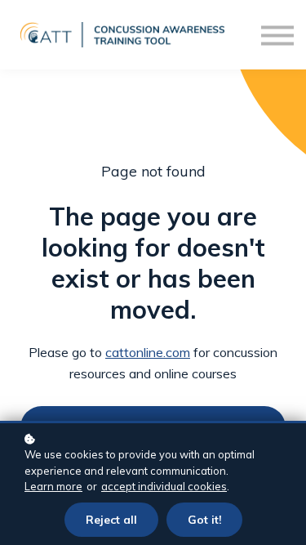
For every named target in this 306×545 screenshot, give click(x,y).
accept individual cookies (164, 486)
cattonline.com (147, 352)
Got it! (204, 519)
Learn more (53, 486)
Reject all (111, 519)
